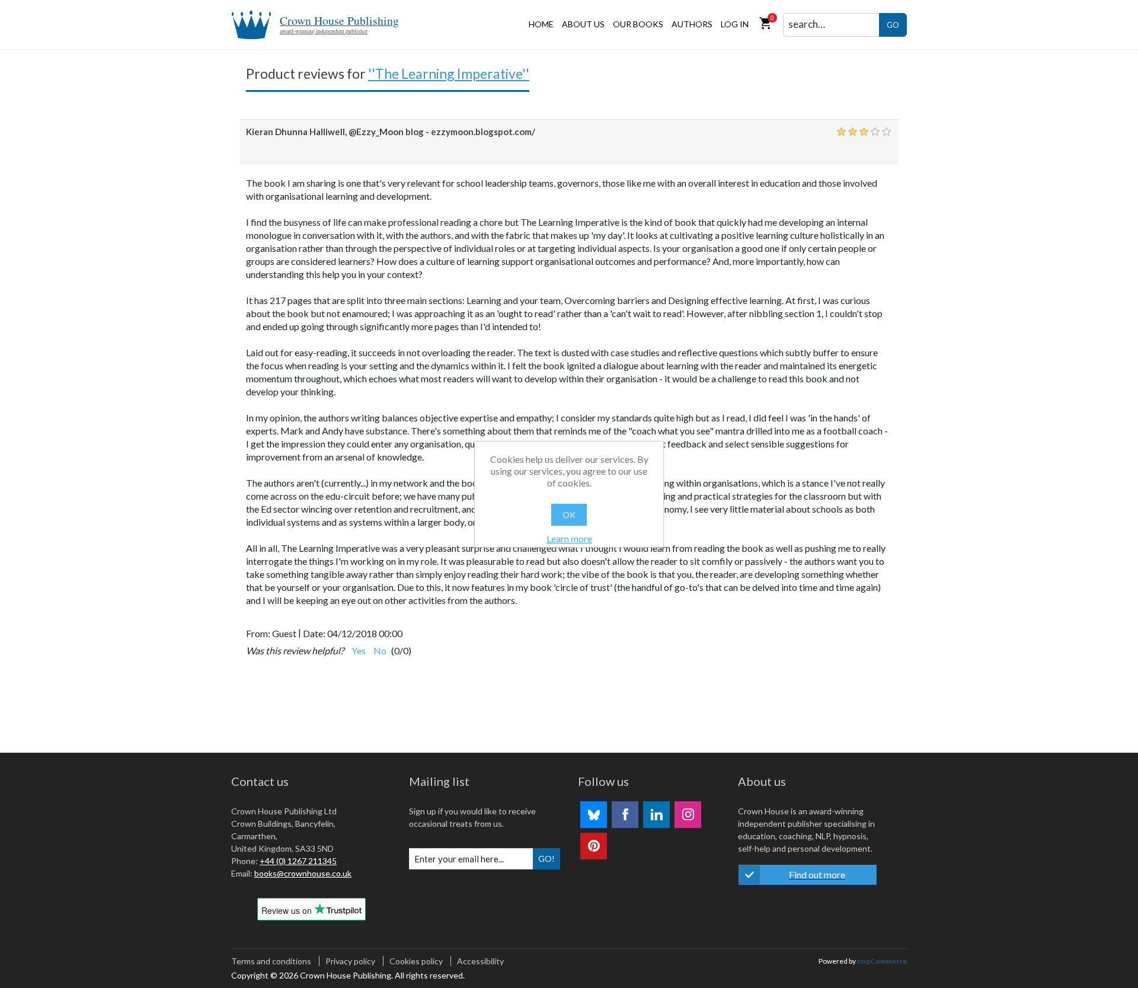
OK (569, 515)
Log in (735, 24)
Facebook (625, 814)
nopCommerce (882, 961)
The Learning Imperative (448, 73)
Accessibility (480, 961)
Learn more (569, 538)
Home (541, 24)
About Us (583, 24)
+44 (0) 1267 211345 (298, 861)
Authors (692, 24)
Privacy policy (350, 961)
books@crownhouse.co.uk (302, 873)
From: (258, 633)
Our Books (638, 24)
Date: (314, 633)
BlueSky (593, 814)
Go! (546, 858)
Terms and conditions (271, 961)
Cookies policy (416, 961)
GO (893, 25)
